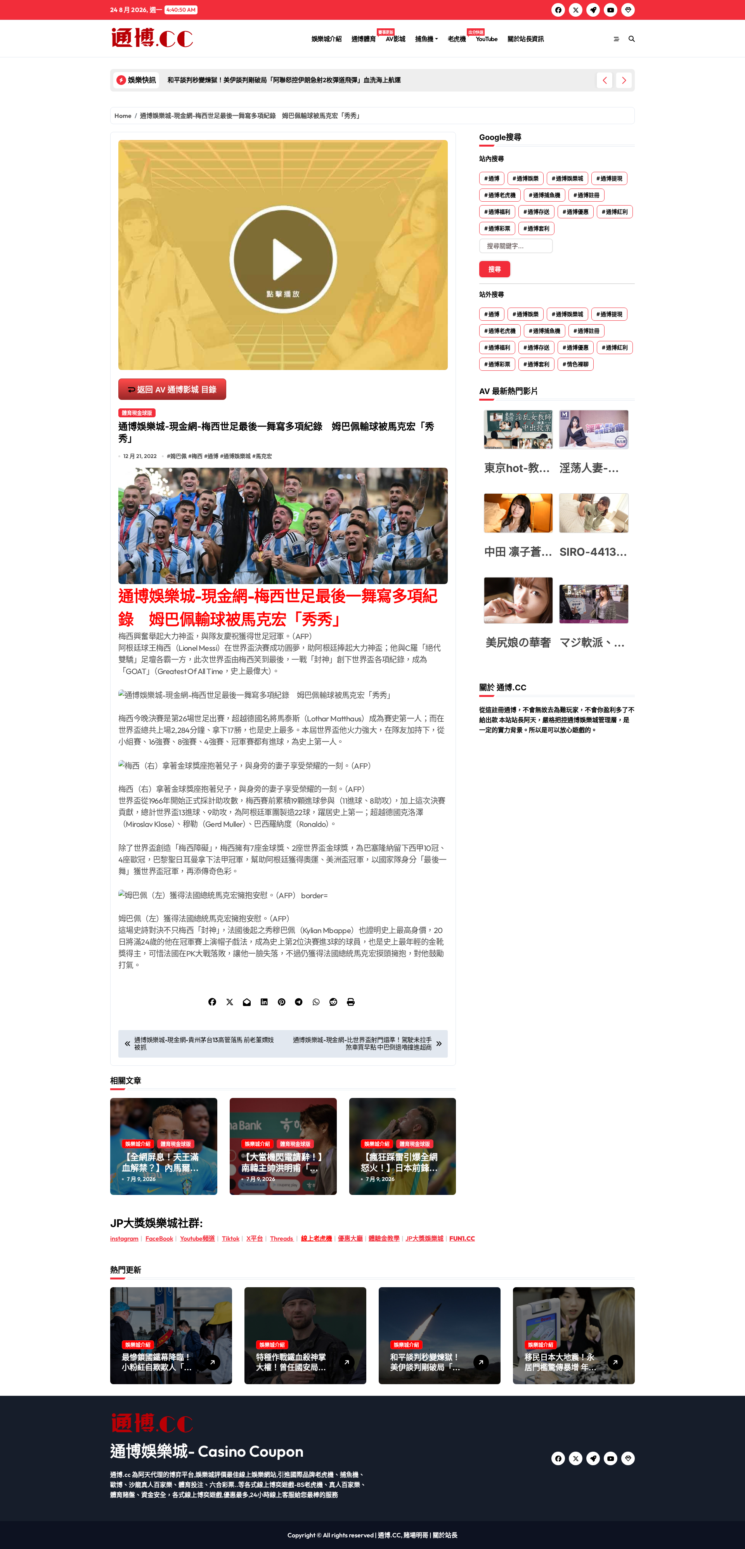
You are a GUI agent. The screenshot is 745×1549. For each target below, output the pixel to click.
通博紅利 (617, 211)
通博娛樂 (528, 178)
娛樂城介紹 (327, 39)
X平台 (254, 1238)
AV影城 (395, 39)
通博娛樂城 (237, 456)
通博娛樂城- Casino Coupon (206, 1451)
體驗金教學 (384, 1238)
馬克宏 (264, 456)
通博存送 (538, 211)
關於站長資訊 (526, 39)
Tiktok (230, 1238)
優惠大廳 (350, 1238)
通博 (213, 456)
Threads (282, 1238)
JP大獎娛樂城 (424, 1238)
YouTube (487, 39)
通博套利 (538, 228)
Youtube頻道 (197, 1238)
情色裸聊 (578, 364)
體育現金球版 (137, 413)
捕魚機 (424, 39)
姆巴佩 (178, 456)
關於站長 (445, 1535)
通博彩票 (499, 228)
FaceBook (159, 1238)
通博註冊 (588, 195)
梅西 (197, 456)
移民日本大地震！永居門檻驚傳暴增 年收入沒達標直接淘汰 (560, 1367)
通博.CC (389, 1535)
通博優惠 (578, 211)
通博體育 (366, 36)
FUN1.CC (462, 1238)
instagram (124, 1238)
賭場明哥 (416, 1535)
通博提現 (611, 178)
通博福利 (499, 211)
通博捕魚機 (546, 195)
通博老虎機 (502, 195)
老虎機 (459, 36)
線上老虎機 (316, 1238)
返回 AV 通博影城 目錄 (177, 390)
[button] (624, 80)
